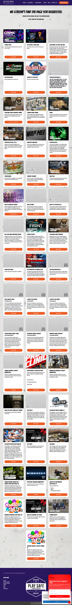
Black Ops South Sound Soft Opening (13, 410)
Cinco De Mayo (30, 204)
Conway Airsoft (53, 515)
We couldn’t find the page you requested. (15, 573)
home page (41, 19)
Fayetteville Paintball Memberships (35, 482)
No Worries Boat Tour (8, 301)
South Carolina (6, 583)
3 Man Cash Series (8, 269)
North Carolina (6, 581)
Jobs (49, 2)
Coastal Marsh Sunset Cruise (11, 333)
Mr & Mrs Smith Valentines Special (12, 234)
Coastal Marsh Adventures (8, 335)
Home (4, 580)
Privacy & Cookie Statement (36, 603)
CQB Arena (52, 444)
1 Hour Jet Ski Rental (32, 299)
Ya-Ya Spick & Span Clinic (33, 45)
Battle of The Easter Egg (55, 204)
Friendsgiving (7, 176)
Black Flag (52, 176)
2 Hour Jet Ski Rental (55, 299)
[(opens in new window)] (36, 577)
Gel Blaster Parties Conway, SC (57, 410)
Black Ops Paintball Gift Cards (34, 515)
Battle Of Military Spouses (10, 204)
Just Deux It (30, 410)
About (24, 2)
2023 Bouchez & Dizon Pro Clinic (35, 370)
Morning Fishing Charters (56, 333)
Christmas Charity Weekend (56, 234)
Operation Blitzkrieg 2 (55, 77)
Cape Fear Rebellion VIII (55, 269)
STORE (44, 2)
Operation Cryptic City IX (10, 142)
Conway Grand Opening (32, 112)
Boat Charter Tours (9, 299)
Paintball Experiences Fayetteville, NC (13, 515)
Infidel (51, 112)
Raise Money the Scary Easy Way (57, 45)
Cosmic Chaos (7, 45)
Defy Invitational (8, 77)
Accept (56, 601)
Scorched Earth (53, 142)
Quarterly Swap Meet (32, 142)
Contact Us (54, 2)
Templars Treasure (31, 176)
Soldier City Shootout (32, 77)
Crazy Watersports (30, 301)
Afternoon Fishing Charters (34, 333)
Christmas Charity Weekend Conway (13, 112)
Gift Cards (29, 444)
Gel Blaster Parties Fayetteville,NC (12, 444)
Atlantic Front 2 (31, 234)
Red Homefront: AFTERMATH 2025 (35, 269)
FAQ (4, 586)
